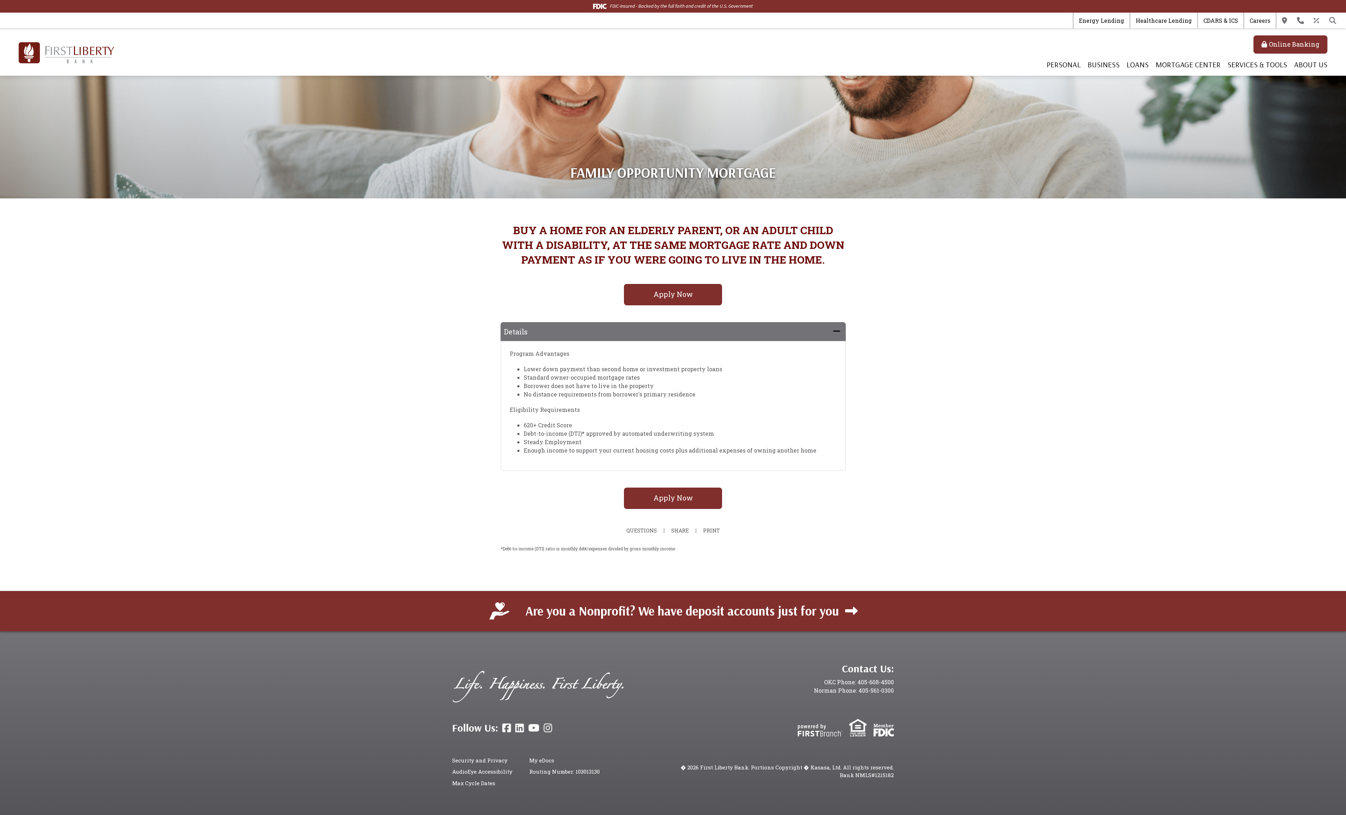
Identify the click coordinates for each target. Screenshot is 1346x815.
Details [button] (516, 331)
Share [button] (680, 530)
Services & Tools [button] (1257, 64)
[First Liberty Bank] (66, 52)
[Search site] (1332, 20)
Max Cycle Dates (473, 783)
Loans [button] (1138, 64)
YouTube (533, 728)
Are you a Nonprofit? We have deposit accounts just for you (682, 611)
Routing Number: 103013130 (564, 771)
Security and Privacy (480, 760)
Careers (1260, 20)
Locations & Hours (1284, 20)
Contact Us (1300, 20)
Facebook (506, 728)
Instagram (548, 728)
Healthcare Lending (1164, 20)
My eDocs (541, 760)
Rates (1316, 20)
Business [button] (1104, 64)
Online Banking (1294, 44)
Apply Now (673, 294)
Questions (641, 530)
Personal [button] (1064, 64)
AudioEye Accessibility (482, 771)
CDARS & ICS (1220, 20)
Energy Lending (1101, 20)
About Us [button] (1310, 64)
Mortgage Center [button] (1188, 64)
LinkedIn (519, 728)
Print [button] (711, 530)
